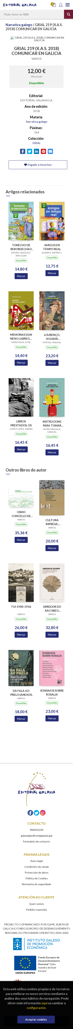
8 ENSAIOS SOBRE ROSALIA (52, 692)
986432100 (36, 829)
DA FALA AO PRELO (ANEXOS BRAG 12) (21, 692)
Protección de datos (36, 872)
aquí (44, 1003)
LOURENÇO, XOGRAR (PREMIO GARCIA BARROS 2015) (52, 336)
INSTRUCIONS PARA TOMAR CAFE (52, 423)
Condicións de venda (36, 866)
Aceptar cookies (36, 1019)
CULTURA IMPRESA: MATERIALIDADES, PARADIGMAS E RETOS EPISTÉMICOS (52, 522)
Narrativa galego (19, 25)
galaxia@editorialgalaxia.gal (36, 835)
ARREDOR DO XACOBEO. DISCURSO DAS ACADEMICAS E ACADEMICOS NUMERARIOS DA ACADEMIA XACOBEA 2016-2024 (51, 608)
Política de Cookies (36, 878)
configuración (36, 1008)
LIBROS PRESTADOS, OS (21, 423)
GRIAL (36, 143)
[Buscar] (68, 14)
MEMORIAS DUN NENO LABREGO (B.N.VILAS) (21, 336)
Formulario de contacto (36, 841)
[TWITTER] (36, 813)
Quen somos (36, 903)
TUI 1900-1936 (21, 606)
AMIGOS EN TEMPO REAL (52, 247)
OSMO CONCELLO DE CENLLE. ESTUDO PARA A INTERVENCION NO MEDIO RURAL (21, 514)
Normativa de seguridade (36, 884)
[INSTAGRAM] (42, 813)
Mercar (21, 276)
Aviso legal (36, 860)
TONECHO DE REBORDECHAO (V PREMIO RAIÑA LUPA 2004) (21, 247)
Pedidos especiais (36, 909)
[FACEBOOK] (30, 813)
